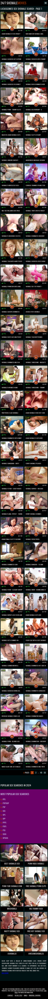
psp (3, 807)
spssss (5, 838)
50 (45, 772)
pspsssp (5, 803)
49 (41, 772)
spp (3, 818)
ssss (4, 834)
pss (3, 830)
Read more (5, 973)
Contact (10, 995)
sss (3, 811)
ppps (4, 822)
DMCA (25, 995)
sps (3, 815)
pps (3, 799)
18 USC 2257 (18, 995)
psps (4, 826)
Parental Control (35, 995)
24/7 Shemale (13, 3)
